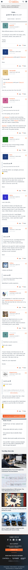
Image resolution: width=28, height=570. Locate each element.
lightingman (12, 312)
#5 (26, 138)
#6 (26, 155)
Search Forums (11, 18)
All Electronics (17, 300)
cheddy (11, 137)
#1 (26, 24)
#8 (26, 228)
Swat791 (9, 15)
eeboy (11, 195)
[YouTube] (20, 540)
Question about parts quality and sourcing (14, 438)
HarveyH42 (12, 70)
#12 (26, 333)
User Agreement (21, 566)
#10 (26, 292)
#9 (26, 263)
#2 (26, 50)
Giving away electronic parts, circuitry (12, 429)
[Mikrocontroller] (14, 560)
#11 (26, 312)
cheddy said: (6, 275)
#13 (26, 372)
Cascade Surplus (9, 300)
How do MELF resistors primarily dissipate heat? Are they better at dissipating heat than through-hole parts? (14, 443)
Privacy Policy (6, 566)
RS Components (9, 57)
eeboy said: (5, 236)
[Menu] (1, 1)
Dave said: (5, 79)
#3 (26, 71)
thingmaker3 (12, 291)
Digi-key (7, 117)
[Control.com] (6, 558)
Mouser (16, 120)
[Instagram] (16, 540)
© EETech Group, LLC (10, 568)
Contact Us (14, 549)
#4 (26, 99)
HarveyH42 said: (7, 107)
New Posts (18, 18)
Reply (24, 45)
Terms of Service (13, 566)
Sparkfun (4, 125)
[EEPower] (16, 558)
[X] (10, 540)
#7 (26, 195)
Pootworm (12, 98)
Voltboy (11, 263)
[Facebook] (7, 540)
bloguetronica (13, 372)
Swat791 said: (6, 381)
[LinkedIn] (13, 540)
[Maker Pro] (23, 558)
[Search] (23, 1)
